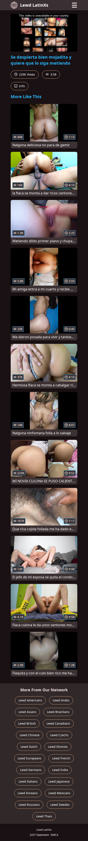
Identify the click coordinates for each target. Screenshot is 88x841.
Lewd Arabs (61, 700)
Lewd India (60, 770)
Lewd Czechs (59, 735)
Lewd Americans (30, 700)
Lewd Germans (30, 770)
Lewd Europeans (29, 758)
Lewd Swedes (60, 805)
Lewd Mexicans (59, 793)
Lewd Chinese (30, 735)
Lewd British (27, 723)
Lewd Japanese (59, 781)
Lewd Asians (27, 712)
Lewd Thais (44, 816)
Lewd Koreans (28, 793)
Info (21, 86)
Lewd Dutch (29, 747)
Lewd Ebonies (58, 747)
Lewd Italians (28, 781)
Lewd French (61, 758)
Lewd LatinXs (34, 5)
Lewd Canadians (58, 723)
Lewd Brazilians (58, 712)
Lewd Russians (29, 805)
